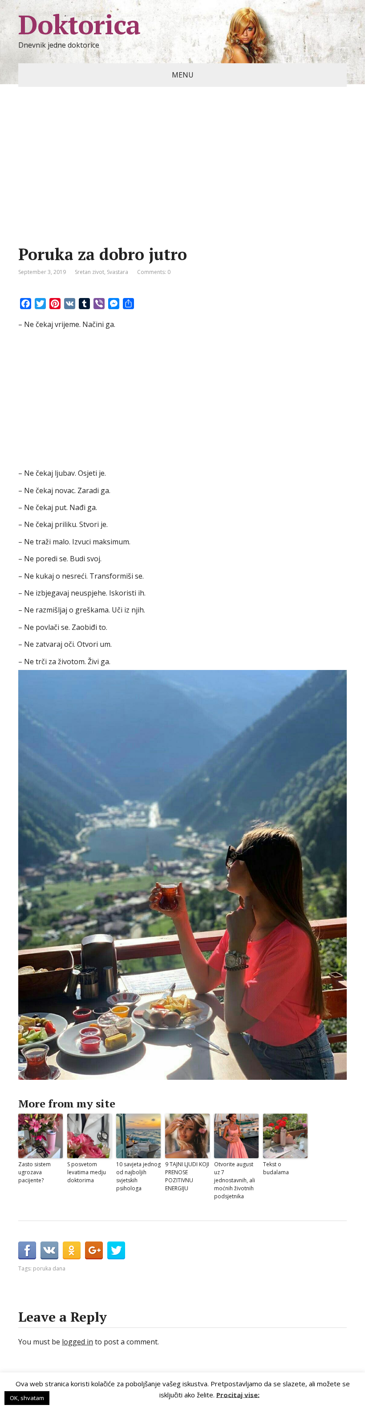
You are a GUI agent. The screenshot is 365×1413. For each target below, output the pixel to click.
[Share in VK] (49, 1250)
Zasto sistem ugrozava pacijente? (34, 1172)
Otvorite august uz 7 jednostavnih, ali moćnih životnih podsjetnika (234, 1180)
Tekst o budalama (276, 1168)
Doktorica (79, 24)
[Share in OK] (72, 1250)
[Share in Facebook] (27, 1250)
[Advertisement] (182, 179)
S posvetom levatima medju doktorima (86, 1172)
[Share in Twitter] (116, 1250)
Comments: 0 (153, 272)
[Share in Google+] (94, 1250)
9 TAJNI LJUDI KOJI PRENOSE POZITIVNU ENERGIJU (187, 1176)
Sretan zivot (89, 272)
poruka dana (49, 1268)
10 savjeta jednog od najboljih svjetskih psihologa (138, 1176)
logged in (77, 1342)
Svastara (117, 272)
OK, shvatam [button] (27, 1398)
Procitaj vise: (238, 1394)
